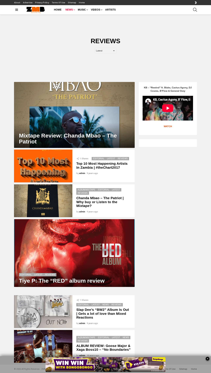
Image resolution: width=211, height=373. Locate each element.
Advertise (27, 2)
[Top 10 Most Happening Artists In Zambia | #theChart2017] (43, 166)
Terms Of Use (58, 2)
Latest (111, 158)
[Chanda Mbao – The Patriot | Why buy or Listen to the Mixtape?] (43, 200)
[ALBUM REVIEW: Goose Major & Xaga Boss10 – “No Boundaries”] (43, 346)
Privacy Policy (42, 2)
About (17, 2)
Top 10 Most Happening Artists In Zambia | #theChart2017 (102, 165)
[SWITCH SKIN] (195, 2)
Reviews (123, 158)
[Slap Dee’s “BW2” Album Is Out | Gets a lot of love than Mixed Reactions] (43, 311)
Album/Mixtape (86, 189)
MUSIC (82, 9)
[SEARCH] (195, 9)
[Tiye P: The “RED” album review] (74, 253)
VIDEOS (95, 9)
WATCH (168, 126)
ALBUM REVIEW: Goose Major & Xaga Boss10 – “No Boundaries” (103, 348)
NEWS (69, 9)
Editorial (98, 158)
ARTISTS (110, 9)
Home (82, 2)
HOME (57, 9)
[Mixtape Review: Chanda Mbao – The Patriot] (74, 115)
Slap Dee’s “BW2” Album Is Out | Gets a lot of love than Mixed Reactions (102, 313)
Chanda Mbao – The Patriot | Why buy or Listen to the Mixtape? (100, 202)
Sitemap (72, 2)
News (105, 304)
